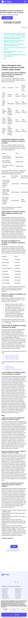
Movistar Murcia (18, 592)
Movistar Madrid (18, 591)
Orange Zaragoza (5, 595)
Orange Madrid (4, 592)
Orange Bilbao (4, 590)
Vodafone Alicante (5, 596)
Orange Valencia (5, 594)
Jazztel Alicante (18, 595)
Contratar (8, 17)
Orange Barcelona (5, 589)
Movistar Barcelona (18, 590)
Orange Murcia (4, 593)
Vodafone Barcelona (5, 597)
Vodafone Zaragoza (18, 588)
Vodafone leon (8, 366)
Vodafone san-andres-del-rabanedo (13, 369)
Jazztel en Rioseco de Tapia (11, 358)
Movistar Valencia (18, 593)
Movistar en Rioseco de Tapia (12, 357)
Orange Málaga (4, 591)
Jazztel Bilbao (17, 597)
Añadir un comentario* (7, 538)
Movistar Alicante (18, 589)
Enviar (14, 546)
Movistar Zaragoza (18, 594)
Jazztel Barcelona (18, 596)
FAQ (5, 58)
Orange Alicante (5, 588)
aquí (21, 299)
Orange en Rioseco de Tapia (11, 355)
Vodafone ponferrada (10, 367)
